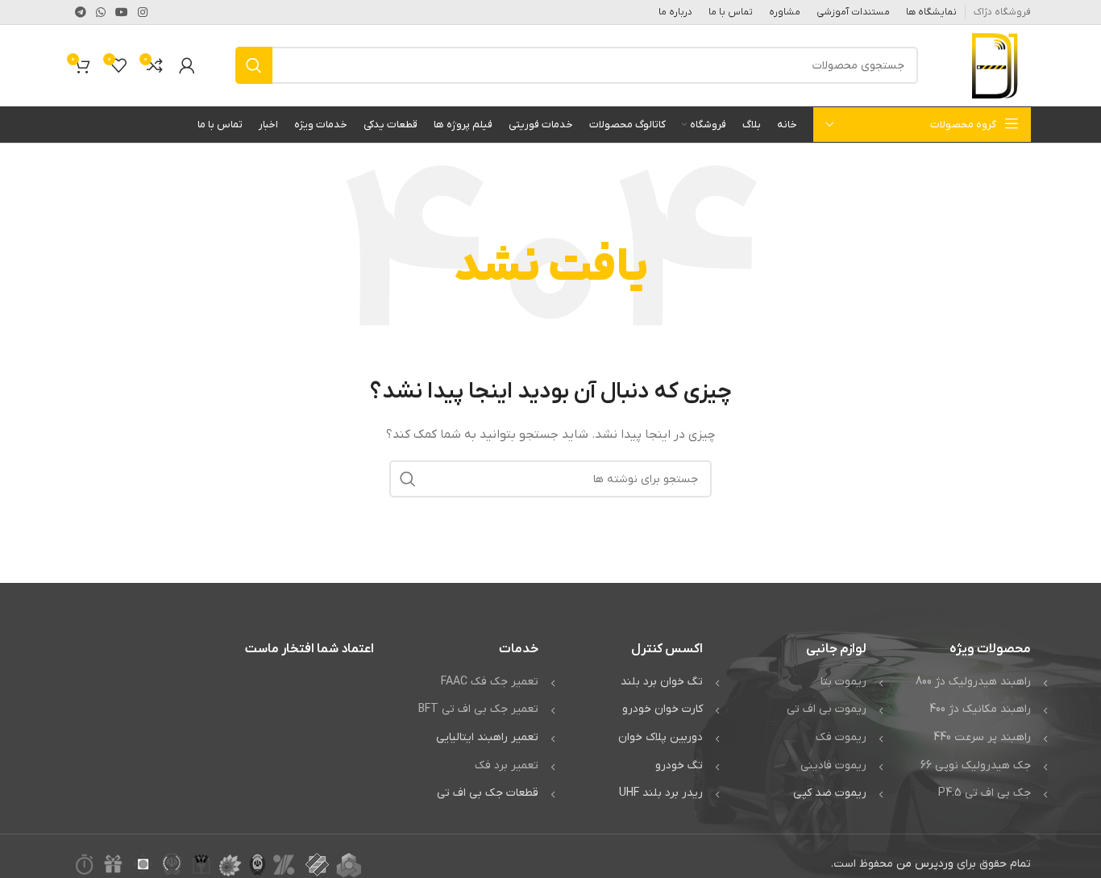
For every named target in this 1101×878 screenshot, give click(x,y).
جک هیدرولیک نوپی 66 (975, 765)
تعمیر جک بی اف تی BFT (478, 709)
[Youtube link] (121, 12)
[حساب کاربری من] (187, 65)
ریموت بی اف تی (826, 709)
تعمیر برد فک (506, 765)
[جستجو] (253, 65)
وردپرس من (925, 864)
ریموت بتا (843, 681)
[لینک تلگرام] (80, 12)
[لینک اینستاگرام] (142, 12)
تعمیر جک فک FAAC (489, 681)
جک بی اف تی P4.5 (984, 793)
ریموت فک (841, 737)
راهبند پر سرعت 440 (982, 737)
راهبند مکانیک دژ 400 (980, 709)
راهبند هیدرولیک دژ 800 (973, 681)
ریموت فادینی (833, 765)
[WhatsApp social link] (100, 12)
